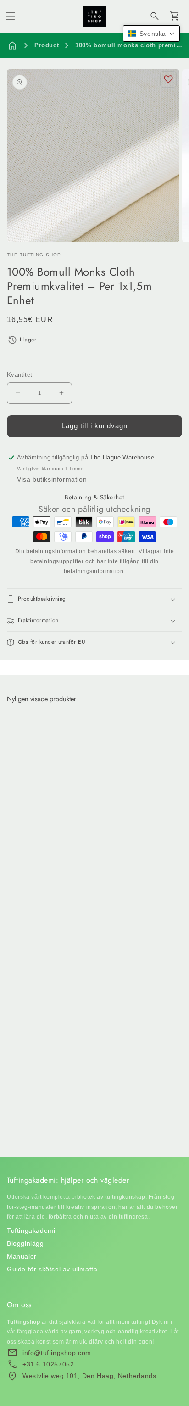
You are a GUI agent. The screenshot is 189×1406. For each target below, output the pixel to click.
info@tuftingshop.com (56, 1352)
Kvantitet (20, 374)
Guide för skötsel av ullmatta (52, 1269)
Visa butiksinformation (52, 479)
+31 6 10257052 (48, 1364)
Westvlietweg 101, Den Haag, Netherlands (89, 1375)
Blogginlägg (25, 1243)
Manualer (22, 1256)
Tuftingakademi (31, 1230)
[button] (10, 16)
